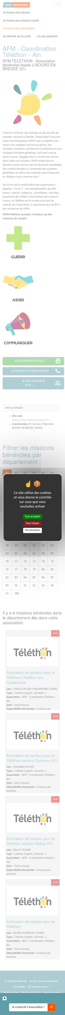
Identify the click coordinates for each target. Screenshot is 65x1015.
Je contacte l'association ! (28, 1007)
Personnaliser (32, 530)
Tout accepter (32, 516)
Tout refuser (32, 523)
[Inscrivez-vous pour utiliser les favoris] (5, 998)
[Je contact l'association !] (51, 1007)
